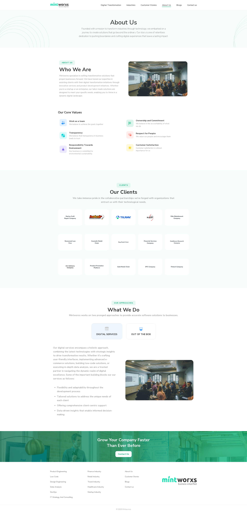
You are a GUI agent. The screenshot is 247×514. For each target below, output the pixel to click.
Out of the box (141, 334)
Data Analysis (56, 487)
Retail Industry (93, 477)
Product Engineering (58, 471)
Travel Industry (94, 482)
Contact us (129, 487)
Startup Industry (94, 492)
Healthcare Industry (96, 487)
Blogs (127, 482)
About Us (129, 471)
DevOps (53, 492)
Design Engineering (58, 482)
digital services (106, 334)
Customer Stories (132, 477)
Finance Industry (94, 471)
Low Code (54, 477)
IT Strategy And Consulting (61, 497)
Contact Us (123, 454)
